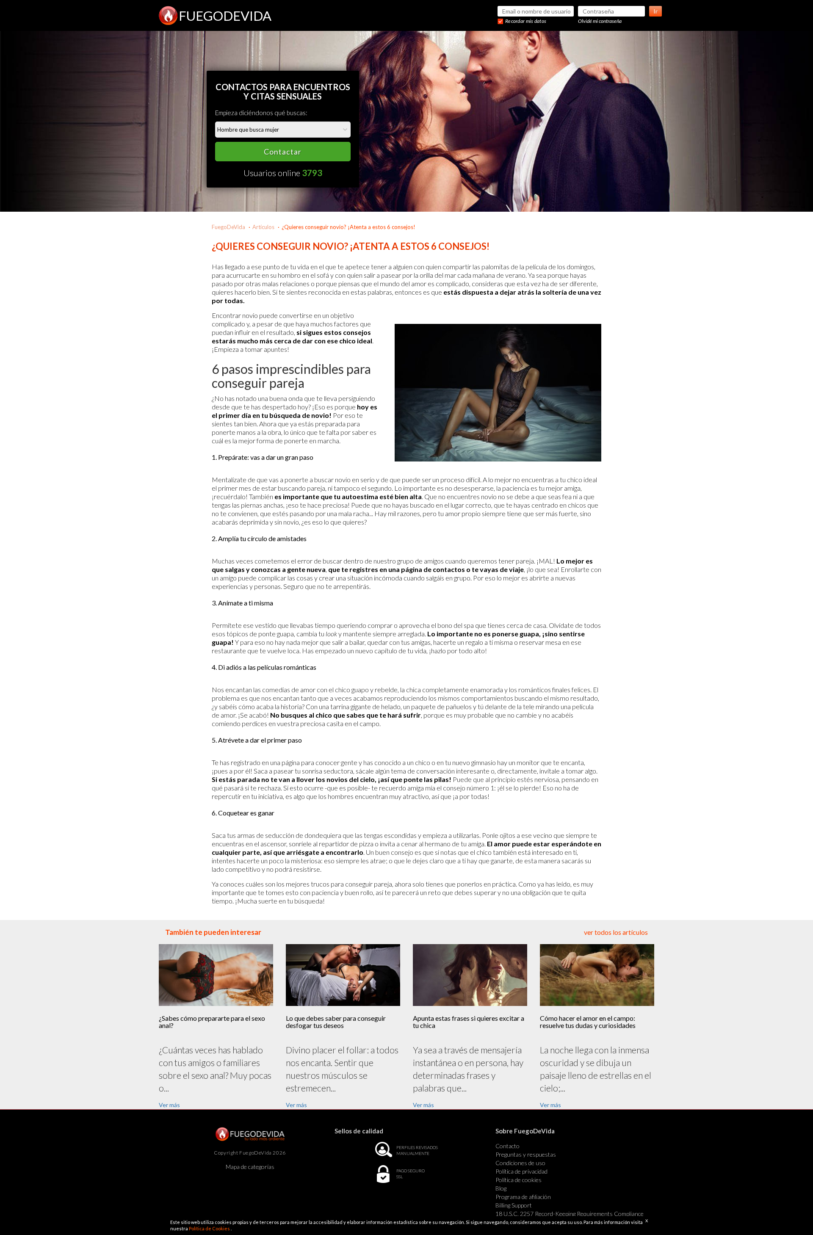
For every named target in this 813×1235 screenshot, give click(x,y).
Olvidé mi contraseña (600, 21)
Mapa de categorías (250, 1166)
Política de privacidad (521, 1171)
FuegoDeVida (228, 227)
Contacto (507, 1145)
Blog (500, 1188)
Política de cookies (518, 1179)
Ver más (169, 1104)
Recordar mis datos (525, 21)
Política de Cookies (210, 1228)
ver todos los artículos (616, 932)
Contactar (282, 151)
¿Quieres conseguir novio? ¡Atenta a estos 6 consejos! (348, 227)
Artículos (263, 227)
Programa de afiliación (523, 1196)
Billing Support (513, 1205)
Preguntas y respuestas (525, 1154)
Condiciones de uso (520, 1162)
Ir (655, 11)
